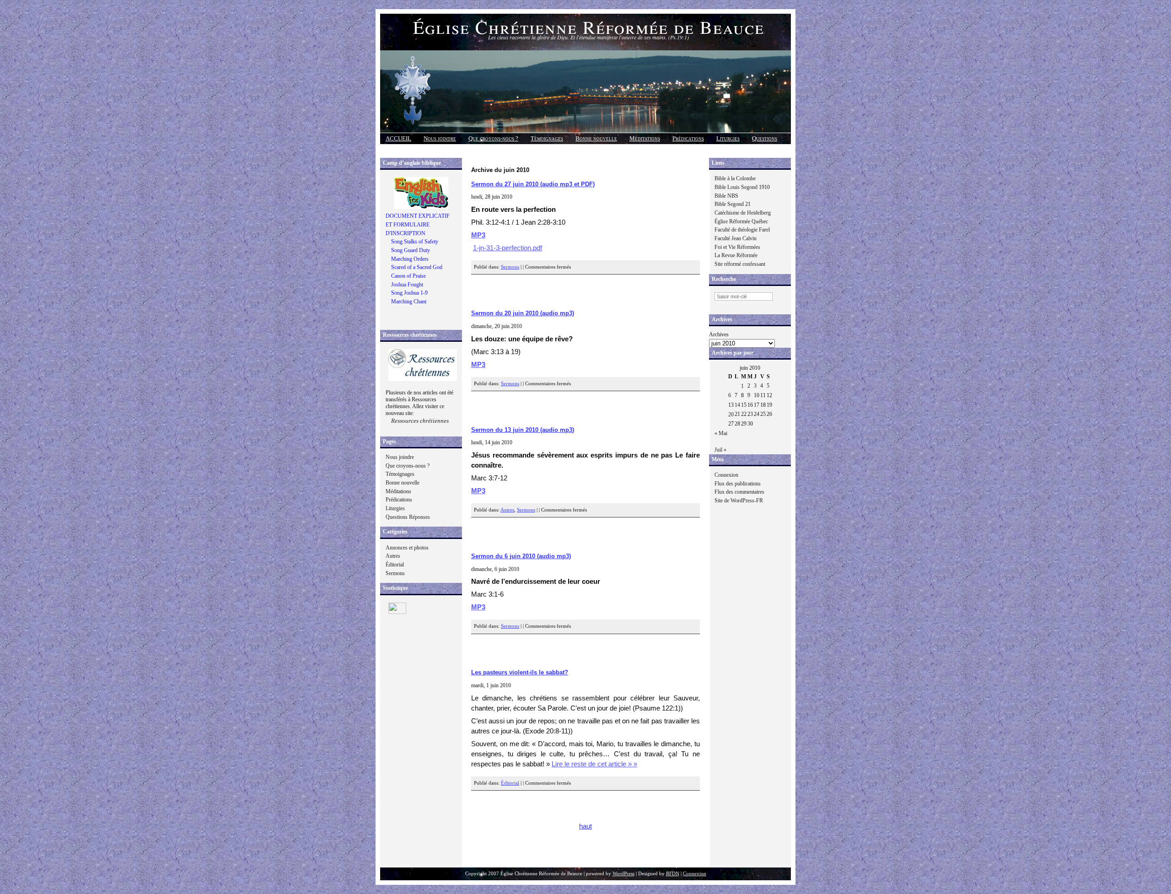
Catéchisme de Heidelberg (742, 213)
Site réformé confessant (739, 264)
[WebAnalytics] (397, 612)
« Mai (720, 433)
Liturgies (728, 138)
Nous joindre (440, 138)
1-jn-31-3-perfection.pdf (507, 248)
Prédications (688, 138)
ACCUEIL (398, 138)
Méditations (644, 138)
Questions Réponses (408, 517)
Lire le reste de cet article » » (594, 764)
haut (585, 826)
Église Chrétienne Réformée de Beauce (588, 27)
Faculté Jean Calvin (735, 238)
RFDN (672, 873)
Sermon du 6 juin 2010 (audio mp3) (521, 556)
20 (731, 414)
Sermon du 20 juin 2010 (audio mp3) (522, 313)
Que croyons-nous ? (493, 138)
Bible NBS (726, 196)
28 (737, 423)
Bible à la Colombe (735, 178)
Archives (719, 334)
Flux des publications (737, 483)
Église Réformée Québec (741, 221)
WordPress (623, 873)
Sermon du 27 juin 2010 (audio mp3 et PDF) (533, 184)
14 (737, 405)
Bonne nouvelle (596, 138)
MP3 (478, 235)
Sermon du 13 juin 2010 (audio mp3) (522, 429)
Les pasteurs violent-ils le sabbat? (519, 672)
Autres (393, 556)
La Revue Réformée (735, 255)
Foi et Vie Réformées (737, 247)
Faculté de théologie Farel (742, 229)
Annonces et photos (407, 547)
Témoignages (547, 138)
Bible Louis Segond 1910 (742, 187)
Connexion (726, 475)
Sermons (395, 573)
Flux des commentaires (739, 492)
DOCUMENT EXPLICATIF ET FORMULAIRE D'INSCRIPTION (418, 224)
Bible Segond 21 (732, 204)
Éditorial (395, 564)
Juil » (720, 450)
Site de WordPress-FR (738, 500)
